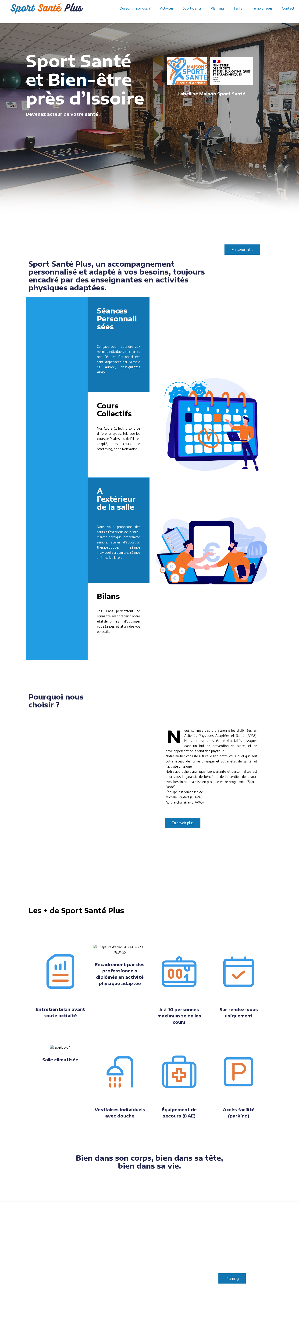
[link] (187, 71)
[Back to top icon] (266, 1308)
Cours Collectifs (114, 409)
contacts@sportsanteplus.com (149, 1261)
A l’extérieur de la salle (116, 499)
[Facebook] (253, 1307)
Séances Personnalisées (117, 318)
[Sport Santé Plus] (47, 8)
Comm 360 (145, 1307)
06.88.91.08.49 (149, 1266)
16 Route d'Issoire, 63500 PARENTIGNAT (67, 1263)
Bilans (108, 596)
